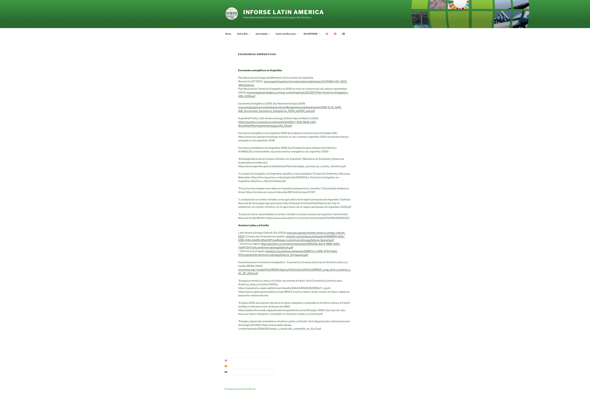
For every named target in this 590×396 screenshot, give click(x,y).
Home (228, 33)
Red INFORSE (311, 33)
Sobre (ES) (242, 33)
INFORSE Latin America (283, 12)
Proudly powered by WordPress (240, 389)
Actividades (262, 33)
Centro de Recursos (286, 33)
